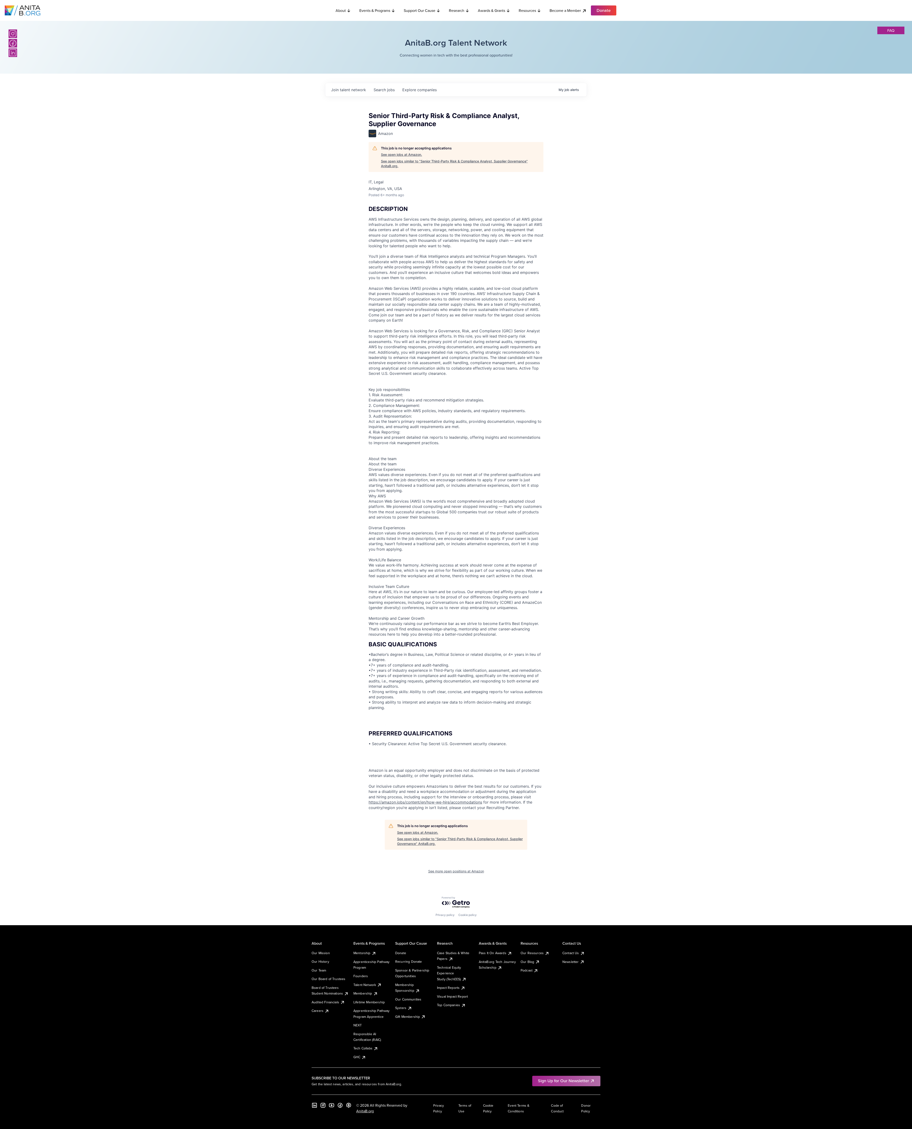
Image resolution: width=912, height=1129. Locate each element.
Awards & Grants (491, 10)
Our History (320, 961)
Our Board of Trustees (328, 979)
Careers (317, 1010)
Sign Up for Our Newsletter (563, 1081)
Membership (362, 993)
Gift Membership (407, 1016)
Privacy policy (445, 915)
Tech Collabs (362, 1048)
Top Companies (448, 1005)
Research (456, 10)
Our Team (319, 970)
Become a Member (565, 10)
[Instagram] (13, 33)
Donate (400, 953)
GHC (356, 1057)
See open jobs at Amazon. (401, 154)
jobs (384, 89)
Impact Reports (448, 987)
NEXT (357, 1025)
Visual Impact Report (452, 996)
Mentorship (361, 953)
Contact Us (570, 953)
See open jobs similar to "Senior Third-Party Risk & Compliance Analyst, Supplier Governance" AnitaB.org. (454, 163)
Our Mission (321, 953)
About (341, 10)
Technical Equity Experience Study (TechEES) (449, 973)
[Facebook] (13, 43)
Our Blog (527, 961)
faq (890, 30)
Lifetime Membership (369, 1002)
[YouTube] (331, 1105)
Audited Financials (325, 1002)
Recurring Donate (408, 961)
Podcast (526, 970)
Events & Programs (374, 10)
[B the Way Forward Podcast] (349, 1105)
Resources (527, 10)
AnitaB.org (365, 1111)
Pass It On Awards (492, 953)
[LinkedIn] (13, 52)
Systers (400, 1007)
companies (419, 89)
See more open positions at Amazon (456, 871)
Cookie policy (467, 915)
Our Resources (532, 953)
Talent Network (364, 984)
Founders (360, 976)
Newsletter (570, 961)
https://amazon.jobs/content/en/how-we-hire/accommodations (425, 802)
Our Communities (408, 999)
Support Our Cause (419, 10)
